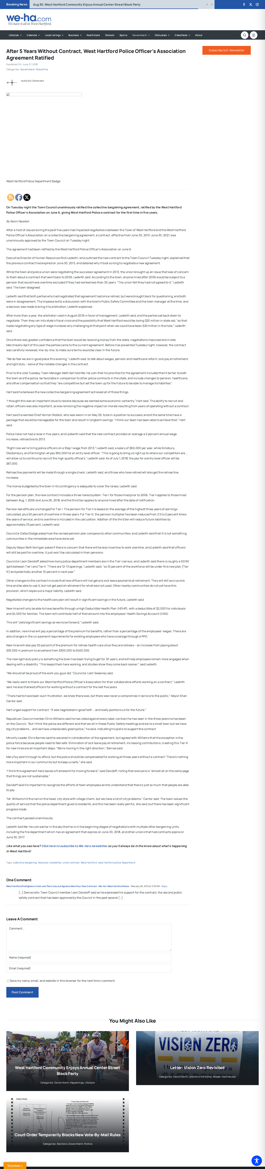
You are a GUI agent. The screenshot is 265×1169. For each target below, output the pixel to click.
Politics (88, 1143)
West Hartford (89, 862)
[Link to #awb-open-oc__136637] (244, 35)
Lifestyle (90, 1082)
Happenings (77, 1082)
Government (27, 69)
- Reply (163, 886)
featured (43, 862)
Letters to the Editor (200, 1076)
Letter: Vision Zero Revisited (59, 4)
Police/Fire (42, 69)
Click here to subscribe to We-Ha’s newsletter (74, 846)
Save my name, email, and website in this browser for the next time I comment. (62, 981)
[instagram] (257, 4)
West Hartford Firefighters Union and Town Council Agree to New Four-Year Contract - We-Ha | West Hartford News (67, 886)
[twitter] (250, 4)
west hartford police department (116, 862)
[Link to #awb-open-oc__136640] (253, 35)
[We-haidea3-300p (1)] (28, 15)
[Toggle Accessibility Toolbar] (256, 1160)
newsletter (55, 862)
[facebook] (244, 4)
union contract (71, 862)
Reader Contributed (224, 1076)
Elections (62, 1143)
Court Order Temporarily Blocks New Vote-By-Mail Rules (67, 1134)
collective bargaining (25, 862)
